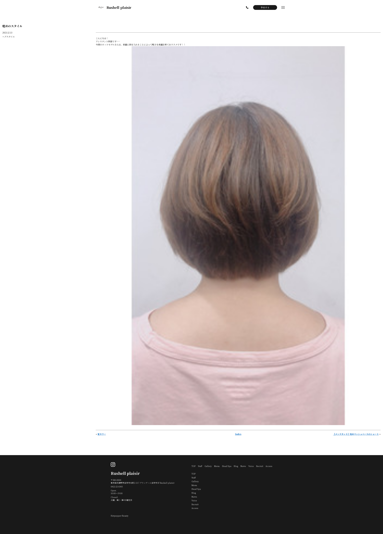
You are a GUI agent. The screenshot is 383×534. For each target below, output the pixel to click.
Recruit (259, 466)
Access (269, 466)
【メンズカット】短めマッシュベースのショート (356, 434)
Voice (251, 466)
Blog (236, 466)
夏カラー (102, 434)
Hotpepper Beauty (119, 515)
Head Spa (226, 466)
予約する (265, 7)
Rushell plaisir (125, 473)
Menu (217, 466)
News (243, 466)
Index (238, 434)
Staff (200, 466)
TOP (194, 466)
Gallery (208, 466)
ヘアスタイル (8, 36)
